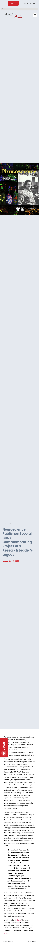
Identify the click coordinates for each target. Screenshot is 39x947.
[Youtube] (33, 3)
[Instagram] (30, 3)
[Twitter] (27, 3)
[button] (35, 15)
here (19, 920)
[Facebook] (24, 3)
